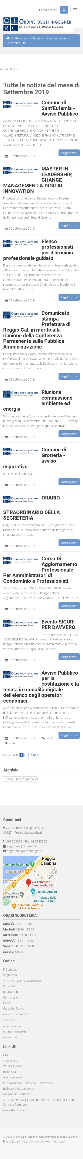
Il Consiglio (10, 969)
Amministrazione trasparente (22, 980)
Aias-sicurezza (12, 1077)
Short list (9, 986)
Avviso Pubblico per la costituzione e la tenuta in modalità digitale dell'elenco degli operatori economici (41, 687)
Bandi (7, 1003)
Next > (34, 754)
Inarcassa (9, 1072)
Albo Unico (10, 1061)
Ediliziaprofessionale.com (19, 1088)
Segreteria (10, 975)
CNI (5, 1055)
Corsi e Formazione (16, 1014)
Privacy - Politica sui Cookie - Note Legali (42, 1141)
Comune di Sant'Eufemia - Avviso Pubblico (60, 108)
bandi (49, 738)
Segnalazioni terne (15, 1032)
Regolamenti (11, 992)
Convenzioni (11, 1037)
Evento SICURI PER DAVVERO (58, 624)
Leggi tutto (68, 153)
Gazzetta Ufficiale (14, 1110)
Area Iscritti (10, 1020)
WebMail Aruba (13, 1066)
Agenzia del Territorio (17, 1094)
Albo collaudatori (14, 1026)
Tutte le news (21, 38)
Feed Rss (11, 1141)
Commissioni (11, 997)
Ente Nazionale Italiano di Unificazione (28, 1083)
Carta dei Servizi (13, 1008)
